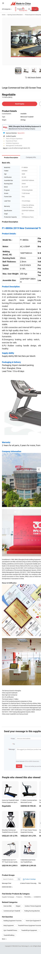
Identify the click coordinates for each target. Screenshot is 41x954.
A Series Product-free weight (29, 883)
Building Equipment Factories (13, 921)
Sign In (5, 148)
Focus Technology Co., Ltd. (25, 946)
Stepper (18, 906)
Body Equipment (9, 925)
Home (3, 14)
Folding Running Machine (32, 911)
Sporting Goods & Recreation (15, 14)
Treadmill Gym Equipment (29, 930)
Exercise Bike (8, 906)
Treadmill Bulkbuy (9, 935)
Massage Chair (6, 883)
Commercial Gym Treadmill (12, 911)
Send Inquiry (19, 104)
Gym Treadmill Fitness (10, 930)
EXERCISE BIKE (7, 887)
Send (19, 766)
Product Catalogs (30, 879)
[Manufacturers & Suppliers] (21, 3)
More (3, 939)
